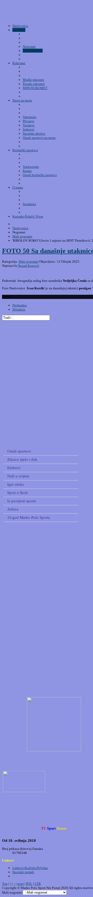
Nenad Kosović (28, 266)
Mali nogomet (28, 261)
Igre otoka (15, 484)
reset (20, 884)
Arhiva (12, 509)
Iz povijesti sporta (21, 501)
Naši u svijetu (18, 476)
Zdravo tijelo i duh (22, 459)
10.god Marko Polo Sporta (28, 517)
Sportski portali (23, 872)
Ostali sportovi (19, 451)
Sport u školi (17, 493)
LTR (38, 884)
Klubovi (13, 468)
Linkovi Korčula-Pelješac (30, 868)
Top (4, 884)
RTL (29, 884)
